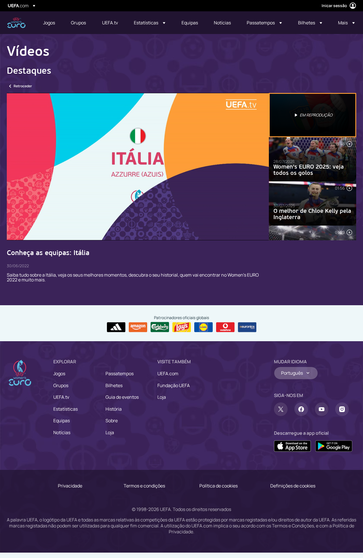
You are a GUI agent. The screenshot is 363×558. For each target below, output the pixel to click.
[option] (312, 115)
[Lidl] (203, 327)
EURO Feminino (16, 22)
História (113, 409)
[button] (149, 22)
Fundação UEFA (173, 385)
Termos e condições (144, 486)
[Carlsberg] (160, 327)
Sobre (111, 420)
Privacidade (70, 486)
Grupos (60, 385)
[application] (138, 166)
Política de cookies (218, 486)
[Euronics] (247, 327)
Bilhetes (114, 385)
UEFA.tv (61, 397)
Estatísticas (65, 409)
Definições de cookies (292, 486)
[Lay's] (181, 327)
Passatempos (119, 373)
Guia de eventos (122, 397)
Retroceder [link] (23, 86)
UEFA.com (167, 373)
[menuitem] (49, 22)
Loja (109, 432)
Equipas (61, 420)
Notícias (61, 432)
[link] (49, 22)
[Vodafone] (225, 327)
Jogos (59, 373)
